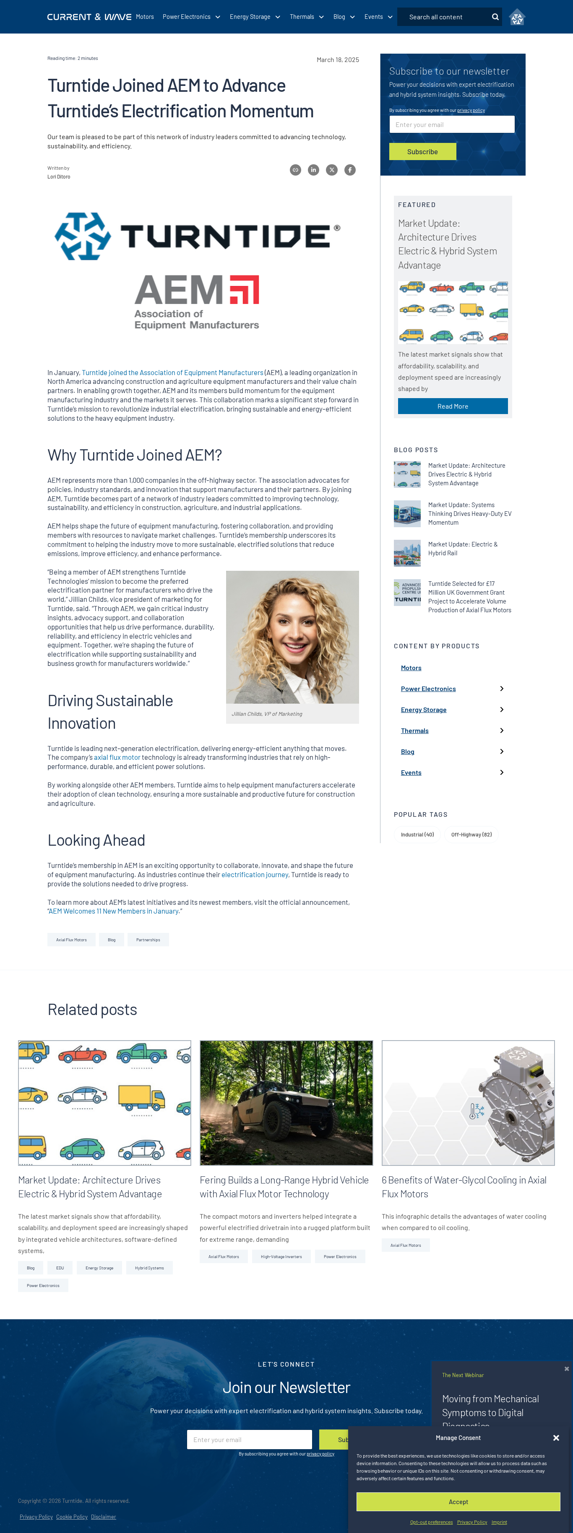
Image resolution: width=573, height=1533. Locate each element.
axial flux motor (118, 757)
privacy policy (471, 110)
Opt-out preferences (431, 1522)
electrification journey (254, 874)
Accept (459, 1501)
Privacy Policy (472, 1522)
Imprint (499, 1522)
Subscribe (422, 151)
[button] (556, 1438)
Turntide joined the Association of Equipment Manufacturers (172, 372)
